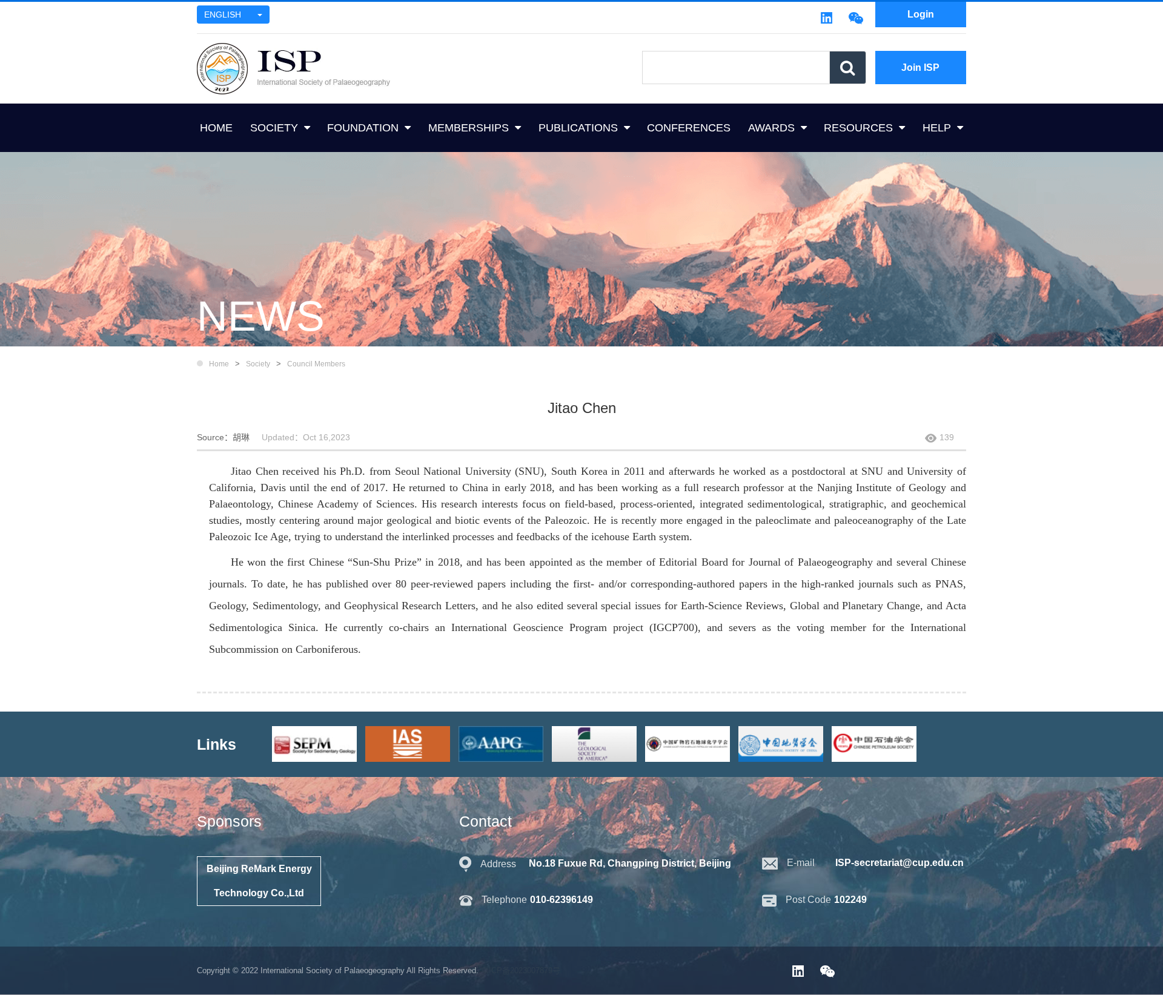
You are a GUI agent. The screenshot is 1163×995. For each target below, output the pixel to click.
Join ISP (920, 67)
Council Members (316, 364)
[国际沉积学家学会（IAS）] (410, 743)
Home (219, 364)
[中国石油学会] (877, 743)
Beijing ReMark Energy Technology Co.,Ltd (259, 881)
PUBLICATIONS (578, 128)
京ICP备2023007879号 (520, 970)
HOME (216, 128)
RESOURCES (858, 128)
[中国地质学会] (783, 743)
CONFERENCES (689, 128)
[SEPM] (317, 743)
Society (258, 364)
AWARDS (771, 128)
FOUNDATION (363, 128)
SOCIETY (274, 128)
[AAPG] (504, 743)
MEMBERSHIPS (468, 128)
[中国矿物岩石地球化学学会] (690, 743)
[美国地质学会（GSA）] (597, 743)
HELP (937, 128)
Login (920, 14)
